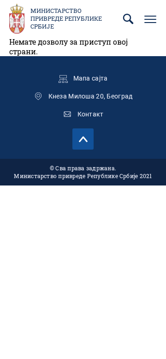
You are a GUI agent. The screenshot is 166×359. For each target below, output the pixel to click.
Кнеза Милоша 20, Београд (90, 96)
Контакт (90, 114)
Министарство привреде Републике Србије (66, 18)
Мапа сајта (90, 78)
